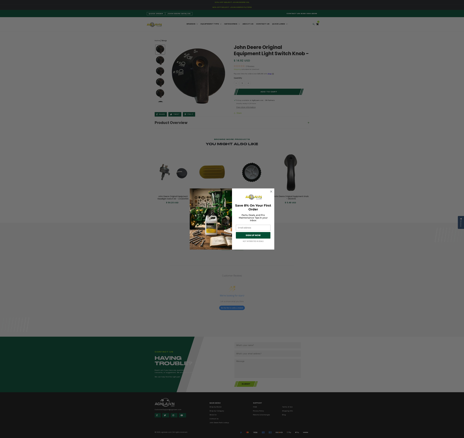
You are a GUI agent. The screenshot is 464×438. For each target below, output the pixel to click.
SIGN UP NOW (253, 235)
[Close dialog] (271, 191)
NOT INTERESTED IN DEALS (253, 241)
